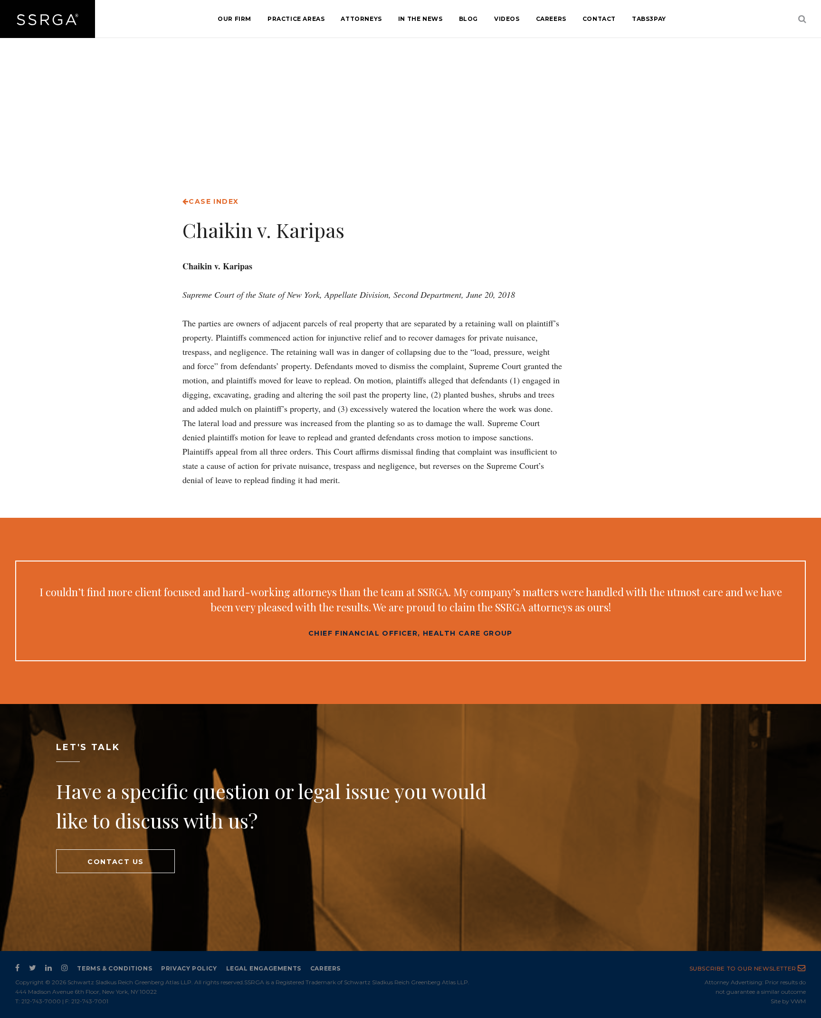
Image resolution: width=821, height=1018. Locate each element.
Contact (599, 18)
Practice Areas (296, 18)
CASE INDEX (214, 201)
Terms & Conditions (114, 968)
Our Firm (234, 18)
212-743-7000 (41, 1001)
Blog (468, 18)
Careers (551, 18)
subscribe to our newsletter (743, 968)
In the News (420, 18)
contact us (115, 861)
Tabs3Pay (649, 18)
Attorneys (361, 18)
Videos (507, 18)
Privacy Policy (189, 968)
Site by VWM (788, 1001)
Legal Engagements (263, 968)
